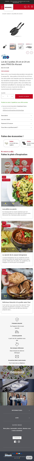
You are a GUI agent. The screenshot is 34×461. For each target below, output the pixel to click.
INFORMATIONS (17, 410)
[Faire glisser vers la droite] (31, 52)
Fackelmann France (10, 456)
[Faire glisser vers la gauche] (27, 52)
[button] (2, 7)
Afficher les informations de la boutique (13, 110)
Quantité (3, 93)
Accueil (4, 13)
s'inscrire (17, 437)
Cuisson (9, 13)
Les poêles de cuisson (16, 13)
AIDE (17, 418)
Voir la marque (5, 71)
